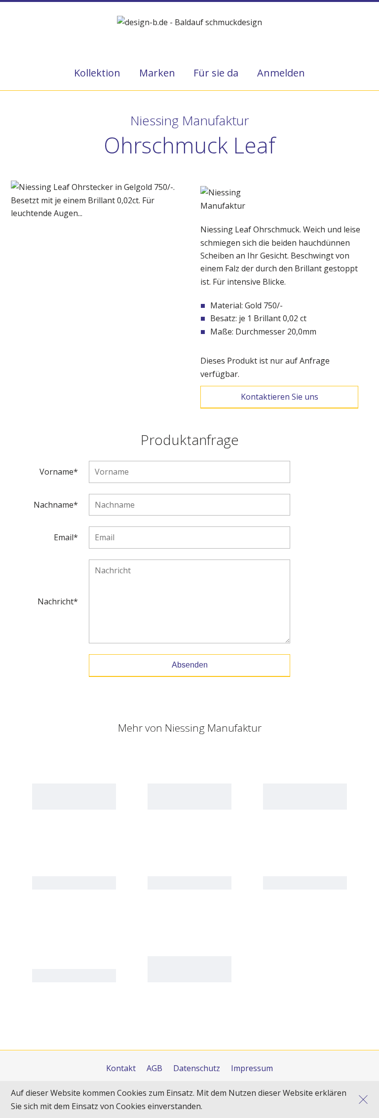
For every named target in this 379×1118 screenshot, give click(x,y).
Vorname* (58, 472)
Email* (66, 537)
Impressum (252, 1068)
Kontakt (121, 1068)
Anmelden (281, 72)
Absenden (190, 665)
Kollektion (97, 72)
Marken (157, 72)
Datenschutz (196, 1068)
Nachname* (56, 505)
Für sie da (215, 72)
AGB (154, 1068)
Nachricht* (58, 601)
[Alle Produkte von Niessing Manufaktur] (237, 199)
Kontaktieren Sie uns (279, 396)
